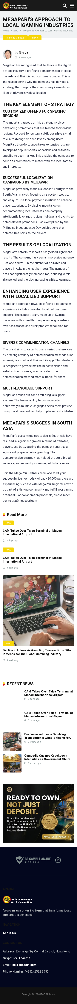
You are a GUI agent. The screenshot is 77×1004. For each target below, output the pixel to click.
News (15, 30)
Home (6, 30)
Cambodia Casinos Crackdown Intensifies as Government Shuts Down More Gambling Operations (47, 759)
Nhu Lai (23, 52)
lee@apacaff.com (24, 965)
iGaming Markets (15, 37)
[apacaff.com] (15, 5)
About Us (9, 933)
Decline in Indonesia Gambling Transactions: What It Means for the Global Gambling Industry (38, 652)
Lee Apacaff (21, 958)
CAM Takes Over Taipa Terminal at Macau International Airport (48, 693)
